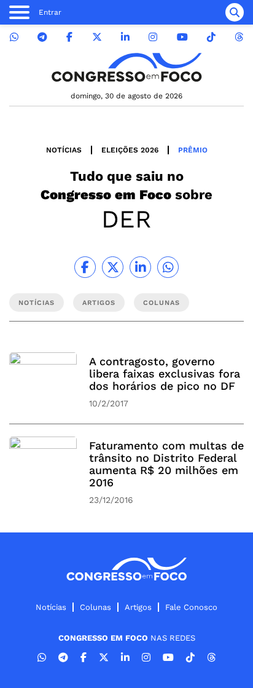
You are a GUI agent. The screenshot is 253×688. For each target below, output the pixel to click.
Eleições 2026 (129, 150)
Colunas (95, 607)
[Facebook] (69, 37)
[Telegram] (42, 37)
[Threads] (239, 37)
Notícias (64, 150)
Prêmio (193, 150)
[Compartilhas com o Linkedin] (140, 267)
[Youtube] (182, 37)
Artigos (138, 607)
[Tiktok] (211, 37)
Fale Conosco (191, 607)
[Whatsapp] (14, 37)
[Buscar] (234, 12)
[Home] (126, 67)
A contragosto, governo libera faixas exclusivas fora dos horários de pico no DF (164, 373)
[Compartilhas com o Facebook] (85, 267)
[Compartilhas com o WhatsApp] (168, 267)
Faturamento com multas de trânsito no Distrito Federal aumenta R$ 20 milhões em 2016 (166, 464)
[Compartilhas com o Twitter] (112, 267)
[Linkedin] (125, 37)
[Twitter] (97, 37)
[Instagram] (153, 37)
